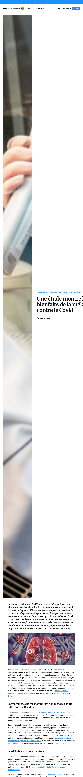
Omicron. (11, 696)
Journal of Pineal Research (52, 774)
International (40, 8)
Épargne (46, 18)
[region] (48, 8)
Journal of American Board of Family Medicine (52, 712)
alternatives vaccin (55, 292)
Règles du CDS (48, 24)
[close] (81, 2)
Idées (45, 15)
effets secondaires (75, 292)
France (46, 12)
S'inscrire (76, 8)
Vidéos (46, 21)
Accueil (30, 8)
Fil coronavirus (42, 292)
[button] (54, 8)
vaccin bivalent (14, 683)
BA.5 (65, 292)
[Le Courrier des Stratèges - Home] (13, 8)
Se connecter (67, 8)
